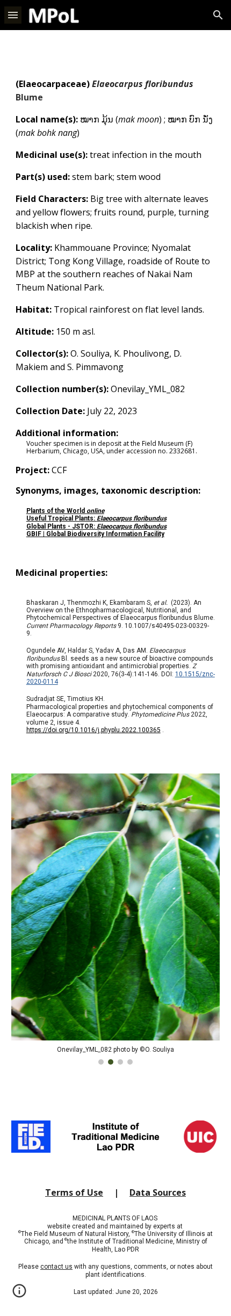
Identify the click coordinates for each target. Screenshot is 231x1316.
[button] (13, 15)
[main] (115, 410)
